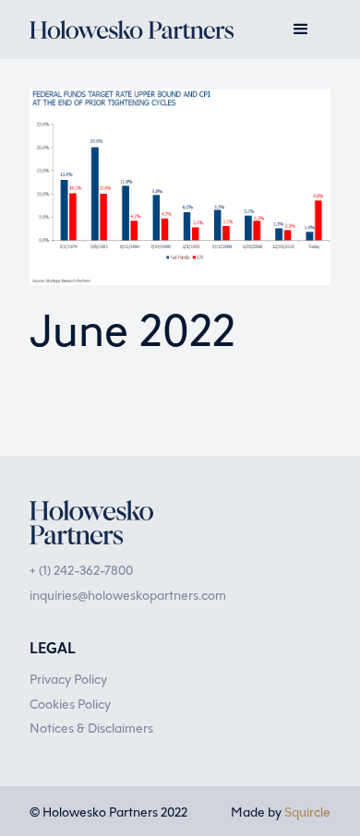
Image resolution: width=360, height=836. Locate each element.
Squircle (307, 811)
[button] (300, 29)
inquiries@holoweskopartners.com (128, 594)
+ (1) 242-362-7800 (81, 569)
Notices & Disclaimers (91, 727)
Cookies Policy (70, 703)
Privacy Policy (68, 678)
